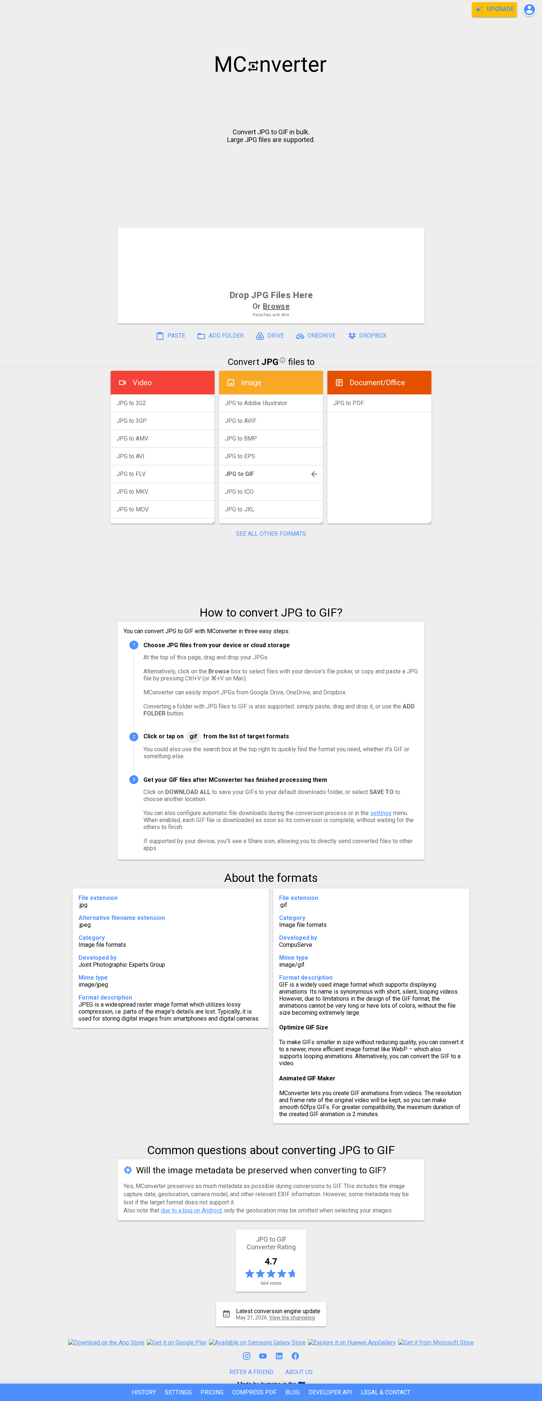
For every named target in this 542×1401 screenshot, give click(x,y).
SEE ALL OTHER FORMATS (271, 533)
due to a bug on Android (191, 1210)
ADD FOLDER (225, 335)
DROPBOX (372, 335)
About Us (299, 1372)
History (144, 1392)
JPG (269, 362)
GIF (193, 736)
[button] (529, 9)
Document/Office (377, 382)
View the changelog (292, 1318)
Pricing (212, 1392)
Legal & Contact (385, 1392)
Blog (292, 1392)
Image (251, 382)
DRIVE (275, 335)
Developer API (330, 1392)
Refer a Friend (251, 1372)
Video (142, 382)
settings (381, 813)
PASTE (175, 335)
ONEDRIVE (321, 335)
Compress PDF (254, 1392)
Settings (178, 1392)
